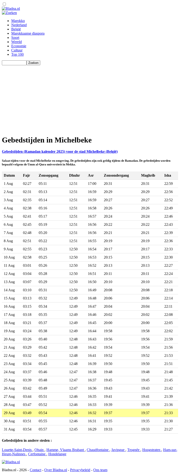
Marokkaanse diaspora (28, 33)
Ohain (39, 450)
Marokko (18, 21)
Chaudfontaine (98, 450)
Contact (35, 470)
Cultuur (16, 50)
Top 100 (17, 54)
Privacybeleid (80, 470)
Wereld (16, 42)
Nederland (19, 25)
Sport (15, 38)
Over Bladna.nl (55, 470)
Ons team (100, 470)
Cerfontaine (37, 454)
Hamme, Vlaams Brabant (65, 450)
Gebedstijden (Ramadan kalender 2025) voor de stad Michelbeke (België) (60, 151)
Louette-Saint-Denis (17, 450)
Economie (18, 46)
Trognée (133, 450)
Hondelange (57, 454)
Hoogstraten (151, 450)
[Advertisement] (90, 98)
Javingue (118, 450)
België (16, 29)
